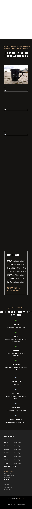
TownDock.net (20, 498)
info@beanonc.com (9, 471)
